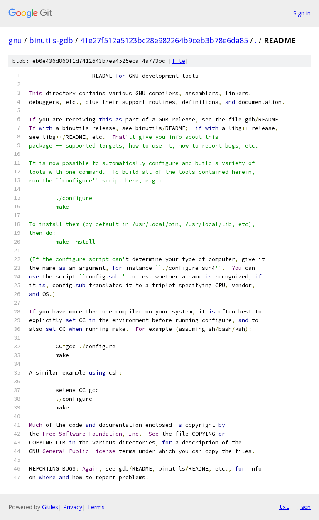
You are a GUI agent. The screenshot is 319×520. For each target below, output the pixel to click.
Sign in (302, 13)
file (178, 60)
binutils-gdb (51, 40)
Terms (96, 507)
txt (284, 506)
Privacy (72, 507)
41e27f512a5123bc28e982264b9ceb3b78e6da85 (164, 40)
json (304, 506)
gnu (15, 40)
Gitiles (50, 507)
